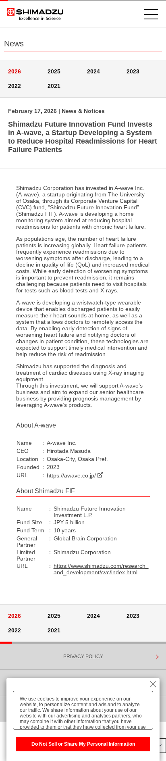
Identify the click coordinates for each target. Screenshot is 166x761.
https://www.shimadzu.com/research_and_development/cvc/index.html (101, 569)
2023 (133, 71)
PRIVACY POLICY (83, 656)
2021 (54, 86)
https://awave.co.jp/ (71, 475)
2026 (14, 71)
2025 (54, 71)
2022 (14, 86)
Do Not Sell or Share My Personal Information (83, 744)
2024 (93, 71)
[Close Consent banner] (153, 684)
